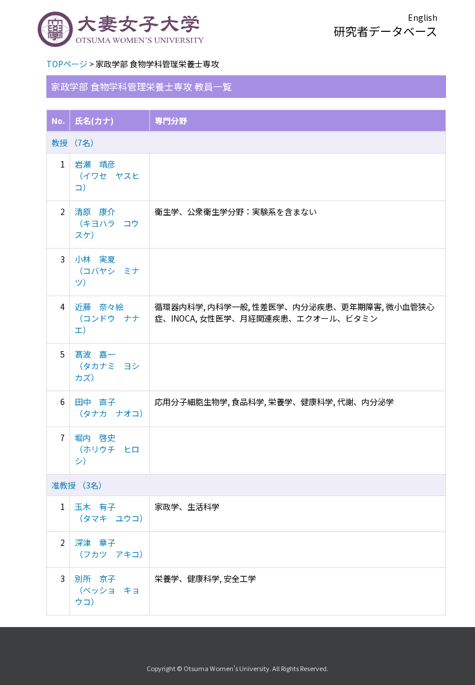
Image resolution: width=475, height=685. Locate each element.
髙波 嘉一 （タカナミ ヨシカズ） (107, 365)
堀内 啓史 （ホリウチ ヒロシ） (107, 449)
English (422, 17)
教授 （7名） (75, 142)
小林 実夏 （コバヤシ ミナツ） (107, 270)
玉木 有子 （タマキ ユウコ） (111, 512)
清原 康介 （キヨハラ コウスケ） (107, 223)
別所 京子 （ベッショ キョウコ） (107, 590)
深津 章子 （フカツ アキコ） (111, 548)
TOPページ (66, 64)
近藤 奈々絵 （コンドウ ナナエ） (107, 318)
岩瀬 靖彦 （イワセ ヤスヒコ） (107, 175)
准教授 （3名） (79, 485)
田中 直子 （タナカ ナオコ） (111, 407)
